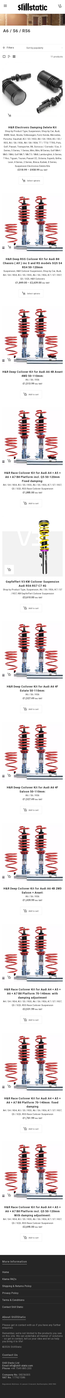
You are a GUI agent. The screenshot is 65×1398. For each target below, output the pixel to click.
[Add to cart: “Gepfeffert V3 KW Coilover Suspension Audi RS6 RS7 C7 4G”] (9, 569)
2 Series (28, 162)
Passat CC (32, 158)
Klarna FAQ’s (9, 1279)
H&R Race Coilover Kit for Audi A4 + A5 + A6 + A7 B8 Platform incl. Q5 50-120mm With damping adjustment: (32, 1211)
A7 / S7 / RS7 (55, 275)
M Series (45, 150)
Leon (10, 162)
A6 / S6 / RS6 (16, 143)
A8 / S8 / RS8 (31, 143)
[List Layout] (9, 57)
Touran (22, 158)
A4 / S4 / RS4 (45, 139)
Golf (6, 146)
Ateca (36, 162)
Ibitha (58, 158)
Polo (58, 143)
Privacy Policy (10, 1293)
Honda (46, 135)
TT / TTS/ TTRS (47, 143)
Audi (57, 131)
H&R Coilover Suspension (29, 271)
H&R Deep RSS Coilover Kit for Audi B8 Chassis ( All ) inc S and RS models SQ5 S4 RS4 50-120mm (32, 263)
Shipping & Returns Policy (17, 1286)
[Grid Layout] (14, 57)
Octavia (42, 158)
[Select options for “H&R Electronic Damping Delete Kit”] (9, 115)
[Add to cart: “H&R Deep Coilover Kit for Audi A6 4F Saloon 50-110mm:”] (9, 775)
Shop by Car (48, 131)
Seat (12, 135)
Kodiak (43, 162)
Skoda (19, 135)
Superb (50, 158)
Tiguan (13, 158)
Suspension (35, 131)
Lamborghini (45, 154)
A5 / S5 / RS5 (25, 275)
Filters (10, 47)
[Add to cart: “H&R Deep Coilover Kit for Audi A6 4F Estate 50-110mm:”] (9, 674)
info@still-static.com (21, 1365)
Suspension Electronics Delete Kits (32, 166)
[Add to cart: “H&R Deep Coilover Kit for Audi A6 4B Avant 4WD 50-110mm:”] (9, 359)
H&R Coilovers (38, 279)
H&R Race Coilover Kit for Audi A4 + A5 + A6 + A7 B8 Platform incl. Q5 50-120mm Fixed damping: (32, 477)
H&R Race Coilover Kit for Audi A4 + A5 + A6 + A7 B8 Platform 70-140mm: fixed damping (32, 1102)
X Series (52, 162)
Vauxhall (17, 139)
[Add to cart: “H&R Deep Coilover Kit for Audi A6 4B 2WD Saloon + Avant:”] (9, 876)
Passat (12, 146)
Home (5, 1272)
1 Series (25, 150)
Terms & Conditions (13, 1300)
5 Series (15, 150)
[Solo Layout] (4, 57)
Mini (32, 150)
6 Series (57, 154)
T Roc (6, 158)
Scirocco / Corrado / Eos (46, 146)
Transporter (23, 146)
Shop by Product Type (16, 131)
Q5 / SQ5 (24, 279)
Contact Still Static (12, 1307)
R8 (31, 146)
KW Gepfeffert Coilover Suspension (36, 593)
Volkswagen (30, 135)
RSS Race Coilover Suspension (37, 488)
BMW (6, 135)
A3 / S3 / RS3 (30, 139)
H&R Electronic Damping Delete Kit (32, 127)
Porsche (7, 139)
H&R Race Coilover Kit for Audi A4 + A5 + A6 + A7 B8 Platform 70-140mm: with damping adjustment (32, 993)
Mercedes (55, 135)
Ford (39, 135)
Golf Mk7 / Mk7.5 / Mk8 (26, 154)
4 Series (18, 162)
